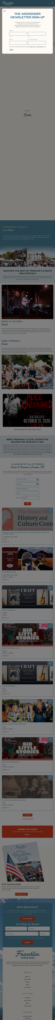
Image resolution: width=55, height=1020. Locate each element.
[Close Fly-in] (4, 11)
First (10, 36)
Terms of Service (40, 46)
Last (29, 36)
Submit (11, 49)
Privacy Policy (32, 46)
